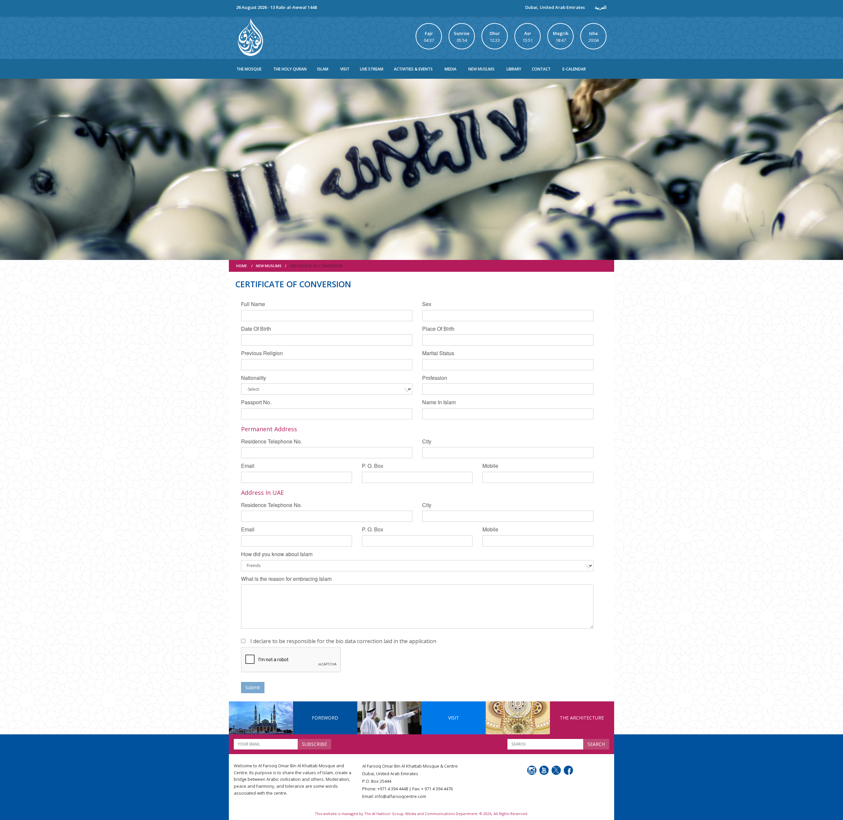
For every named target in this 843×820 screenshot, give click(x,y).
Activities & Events (413, 69)
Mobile (490, 465)
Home (241, 265)
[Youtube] (544, 770)
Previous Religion (262, 353)
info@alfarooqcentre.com (400, 796)
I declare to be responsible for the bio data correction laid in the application (343, 641)
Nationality (253, 378)
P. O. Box (372, 465)
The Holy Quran (290, 69)
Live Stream (371, 69)
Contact (541, 69)
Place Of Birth (438, 328)
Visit (344, 69)
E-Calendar (574, 69)
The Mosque (248, 69)
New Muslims (481, 69)
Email (248, 465)
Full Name (253, 304)
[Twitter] (556, 770)
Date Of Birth (256, 328)
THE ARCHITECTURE (582, 718)
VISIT (453, 718)
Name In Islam (439, 402)
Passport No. (256, 402)
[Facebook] (568, 770)
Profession (434, 378)
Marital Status (438, 353)
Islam (322, 69)
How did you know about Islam (277, 554)
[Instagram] (531, 770)
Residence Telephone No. (271, 441)
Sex (426, 304)
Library (513, 69)
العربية (601, 7)
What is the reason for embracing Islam (286, 578)
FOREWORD (325, 718)
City (426, 441)
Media (450, 69)
